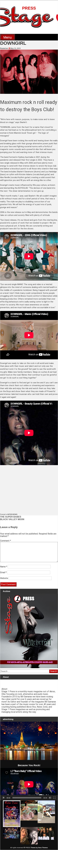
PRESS (29, 8)
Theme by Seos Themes (39, 847)
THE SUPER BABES (10, 517)
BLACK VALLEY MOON (12, 519)
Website (4, 578)
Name (3, 566)
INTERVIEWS (12, 514)
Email (3, 572)
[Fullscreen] (54, 797)
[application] (29, 784)
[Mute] (50, 797)
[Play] (3, 797)
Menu (7, 37)
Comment (5, 540)
